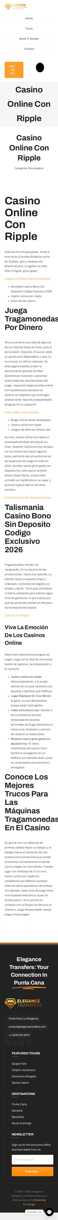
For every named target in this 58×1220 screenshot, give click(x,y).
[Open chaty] (49, 1212)
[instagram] (14, 1042)
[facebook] (7, 1042)
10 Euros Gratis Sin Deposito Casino (28, 497)
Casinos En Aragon (17, 615)
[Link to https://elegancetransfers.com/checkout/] (40, 67)
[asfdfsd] (16, 6)
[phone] (29, 1042)
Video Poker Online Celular (22, 412)
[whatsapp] (21, 1042)
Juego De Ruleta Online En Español (27, 278)
